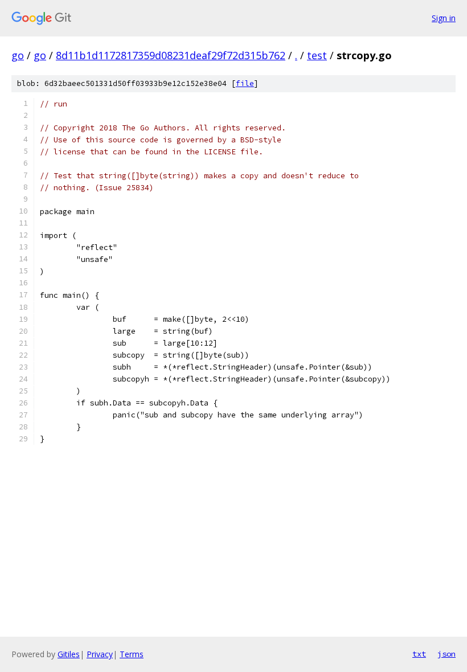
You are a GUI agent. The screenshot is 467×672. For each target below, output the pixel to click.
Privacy (100, 654)
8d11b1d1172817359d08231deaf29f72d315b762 (170, 55)
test (317, 55)
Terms (132, 654)
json (446, 654)
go (17, 55)
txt (419, 654)
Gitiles (69, 654)
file (245, 83)
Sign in (444, 18)
